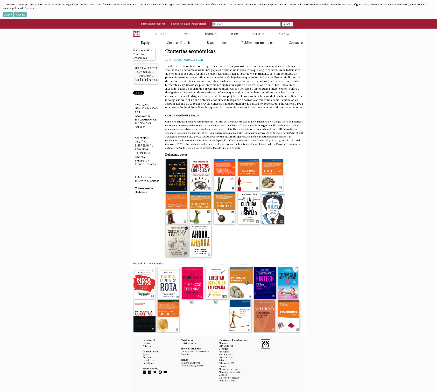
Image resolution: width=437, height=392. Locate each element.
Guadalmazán (226, 357)
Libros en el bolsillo (229, 377)
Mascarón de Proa (228, 369)
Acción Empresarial (144, 143)
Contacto (296, 43)
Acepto (8, 14)
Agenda (284, 34)
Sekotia (223, 360)
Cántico (223, 374)
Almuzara (224, 343)
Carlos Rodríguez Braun (188, 60)
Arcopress (224, 351)
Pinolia (222, 366)
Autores (160, 34)
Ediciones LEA (226, 363)
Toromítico (225, 354)
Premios (258, 34)
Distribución (216, 43)
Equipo (146, 43)
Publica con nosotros (257, 43)
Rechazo (20, 14)
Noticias (210, 34)
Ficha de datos (145, 177)
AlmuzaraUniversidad (230, 372)
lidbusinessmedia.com (153, 23)
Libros (185, 34)
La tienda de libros (190, 362)
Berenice (223, 348)
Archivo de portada (148, 180)
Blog (234, 34)
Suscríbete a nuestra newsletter (188, 23)
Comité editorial (179, 43)
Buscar (287, 24)
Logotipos (148, 363)
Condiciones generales (193, 365)
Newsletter (148, 360)
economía (143, 153)
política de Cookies (23, 8)
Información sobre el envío (195, 351)
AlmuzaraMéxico (227, 380)
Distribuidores (188, 343)
